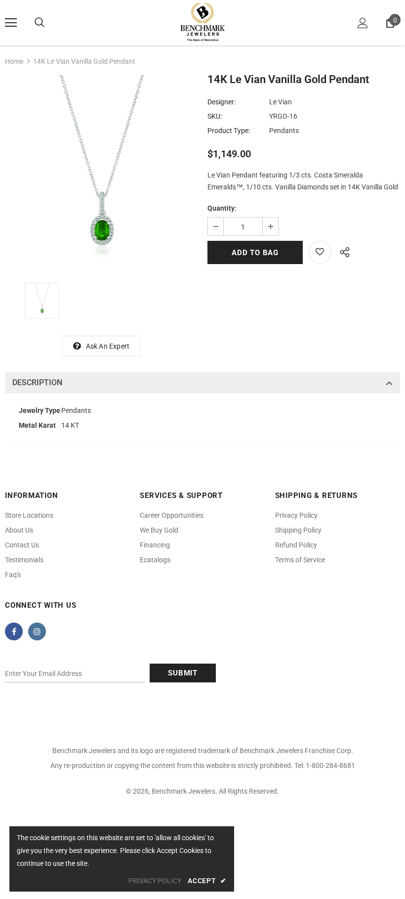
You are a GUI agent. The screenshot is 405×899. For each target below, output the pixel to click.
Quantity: (222, 208)
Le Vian (280, 102)
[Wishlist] (320, 252)
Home (14, 61)
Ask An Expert (108, 346)
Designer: (221, 102)
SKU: (214, 116)
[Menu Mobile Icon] (11, 23)
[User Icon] (363, 23)
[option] (101, 171)
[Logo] (202, 22)
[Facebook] (14, 631)
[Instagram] (37, 631)
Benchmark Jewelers (183, 791)
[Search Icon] (39, 23)
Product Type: (228, 131)
